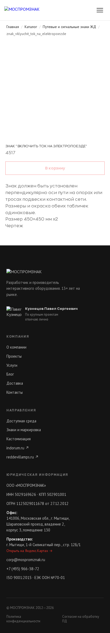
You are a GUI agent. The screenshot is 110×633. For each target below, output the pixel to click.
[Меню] (100, 10)
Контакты (14, 392)
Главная (12, 26)
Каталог (31, 26)
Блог (10, 374)
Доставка (14, 383)
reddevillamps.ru (22, 457)
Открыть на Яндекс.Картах (29, 550)
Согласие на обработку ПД (80, 618)
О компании (16, 347)
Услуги (11, 365)
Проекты (14, 356)
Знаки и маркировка (23, 429)
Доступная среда (21, 420)
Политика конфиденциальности (23, 618)
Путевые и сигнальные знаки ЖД (69, 26)
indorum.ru (17, 447)
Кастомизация (18, 438)
